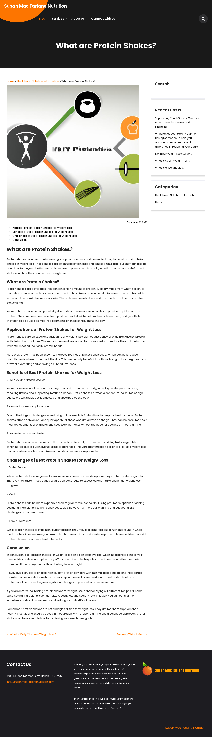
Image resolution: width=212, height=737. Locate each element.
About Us (78, 19)
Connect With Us (103, 19)
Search (162, 84)
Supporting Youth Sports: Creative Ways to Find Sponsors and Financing (177, 122)
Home (10, 81)
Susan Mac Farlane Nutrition (185, 728)
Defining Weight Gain (132, 634)
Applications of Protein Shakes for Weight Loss (42, 228)
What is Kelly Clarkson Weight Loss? (31, 634)
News (158, 202)
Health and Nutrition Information (38, 81)
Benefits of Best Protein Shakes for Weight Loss (42, 232)
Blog (42, 19)
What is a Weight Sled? (170, 168)
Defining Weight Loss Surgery (173, 154)
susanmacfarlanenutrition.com (30, 682)
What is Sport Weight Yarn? (173, 161)
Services (58, 19)
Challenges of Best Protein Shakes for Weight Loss (44, 236)
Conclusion (19, 240)
